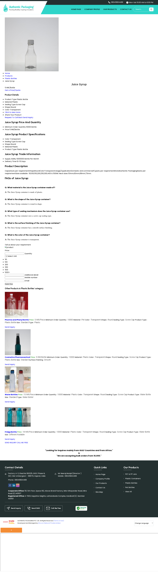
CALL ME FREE (22, 442)
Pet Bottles (130, 487)
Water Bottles (11, 394)
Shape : (107, 320)
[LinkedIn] (14, 485)
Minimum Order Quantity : (59, 320)
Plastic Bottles (131, 483)
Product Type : (139, 394)
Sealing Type (10, 141)
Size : (22, 322)
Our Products (110, 9)
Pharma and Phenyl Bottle (17, 320)
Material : (78, 320)
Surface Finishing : (40, 360)
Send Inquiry (28, 117)
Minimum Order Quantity (15, 127)
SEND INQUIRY (10, 442)
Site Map (99, 492)
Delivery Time (10, 161)
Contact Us (126, 9)
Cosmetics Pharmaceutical (17, 357)
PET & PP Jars (131, 474)
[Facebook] (10, 485)
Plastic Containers (133, 478)
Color (7, 139)
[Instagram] (17, 485)
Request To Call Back (14, 117)
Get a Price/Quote (12, 90)
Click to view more (12, 112)
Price (7, 129)
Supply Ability (10, 159)
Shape (7, 144)
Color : (93, 320)
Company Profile (92, 9)
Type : (34, 322)
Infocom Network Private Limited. (49, 523)
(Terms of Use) (59, 521)
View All (128, 491)
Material (8, 147)
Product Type (10, 149)
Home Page (76, 9)
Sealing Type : (123, 320)
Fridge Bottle (11, 432)
